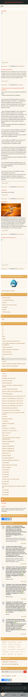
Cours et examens (6, 352)
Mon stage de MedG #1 (8, 458)
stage (16, 652)
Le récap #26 (5, 443)
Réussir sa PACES (6, 298)
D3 (2, 356)
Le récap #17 (5, 494)
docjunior (5, 66)
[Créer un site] (5, 695)
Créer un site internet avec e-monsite (13, 692)
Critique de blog (6, 312)
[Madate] (14, 695)
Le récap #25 (5, 462)
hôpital (4, 654)
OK (25, 671)
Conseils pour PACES (7, 354)
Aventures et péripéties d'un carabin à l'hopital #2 (13, 486)
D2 (2, 334)
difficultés (17, 644)
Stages (4, 338)
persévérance (11, 647)
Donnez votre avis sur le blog (9, 305)
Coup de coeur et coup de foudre (10, 479)
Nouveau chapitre (6, 455)
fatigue (4, 649)
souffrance (5, 652)
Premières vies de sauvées (8, 378)
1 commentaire (20, 85)
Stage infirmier (11, 649)
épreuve (4, 644)
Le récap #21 (5, 476)
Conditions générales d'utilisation (14, 684)
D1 (2, 331)
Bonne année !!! (6, 453)
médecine (19, 654)
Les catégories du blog (7, 300)
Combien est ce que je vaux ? (8, 237)
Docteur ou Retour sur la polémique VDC (12, 391)
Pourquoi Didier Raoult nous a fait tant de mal (13, 396)
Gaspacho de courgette (8, 423)
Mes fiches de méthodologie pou (10, 664)
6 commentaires (21, 187)
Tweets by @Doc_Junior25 (8, 290)
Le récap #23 (5, 472)
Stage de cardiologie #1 (8, 448)
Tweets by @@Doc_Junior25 (8, 676)
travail (12, 652)
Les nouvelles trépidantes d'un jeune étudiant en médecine (13, 344)
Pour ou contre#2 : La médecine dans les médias (12, 386)
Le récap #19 (5, 490)
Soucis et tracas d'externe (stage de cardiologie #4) (11, 438)
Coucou (4, 373)
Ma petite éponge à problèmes (10, 408)
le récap (4, 647)
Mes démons (5, 484)
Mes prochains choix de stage (9, 465)
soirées (19, 647)
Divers (3, 336)
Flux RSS (4, 309)
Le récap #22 (5, 474)
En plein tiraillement (7, 383)
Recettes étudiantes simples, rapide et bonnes (14, 363)
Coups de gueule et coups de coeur (11, 341)
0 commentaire (21, 234)
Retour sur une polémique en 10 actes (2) (12, 403)
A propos (4, 302)
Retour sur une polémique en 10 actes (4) (12, 398)
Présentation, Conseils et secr (9, 662)
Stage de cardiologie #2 (8, 446)
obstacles (10, 644)
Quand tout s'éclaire (7, 380)
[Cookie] (3, 694)
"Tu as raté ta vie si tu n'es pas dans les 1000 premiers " (13, 413)
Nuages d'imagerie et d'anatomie (10, 460)
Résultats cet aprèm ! (7, 419)
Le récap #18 (5, 492)
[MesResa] (23, 695)
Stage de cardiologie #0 (8, 451)
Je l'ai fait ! (4, 190)
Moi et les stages (6, 467)
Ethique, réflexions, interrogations (10, 349)
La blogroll (4, 307)
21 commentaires (21, 66)
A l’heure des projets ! (6, 69)
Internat (4, 361)
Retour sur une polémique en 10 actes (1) (12, 405)
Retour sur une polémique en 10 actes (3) (12, 401)
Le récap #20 (5, 481)
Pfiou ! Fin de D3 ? (6, 433)
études (4, 642)
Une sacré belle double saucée (10, 389)
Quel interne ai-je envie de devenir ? (11, 410)
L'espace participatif (7, 347)
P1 (2, 327)
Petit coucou (5, 435)
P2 (2, 329)
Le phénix (3, 11)
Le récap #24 (5, 469)
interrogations (21, 649)
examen (20, 642)
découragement (12, 642)
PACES (21, 652)
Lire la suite (5, 62)
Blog (3, 319)
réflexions (10, 654)
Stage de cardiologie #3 (8, 441)
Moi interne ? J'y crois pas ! (9, 428)
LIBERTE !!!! (4, 202)
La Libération (5, 421)
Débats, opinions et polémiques (10, 366)
